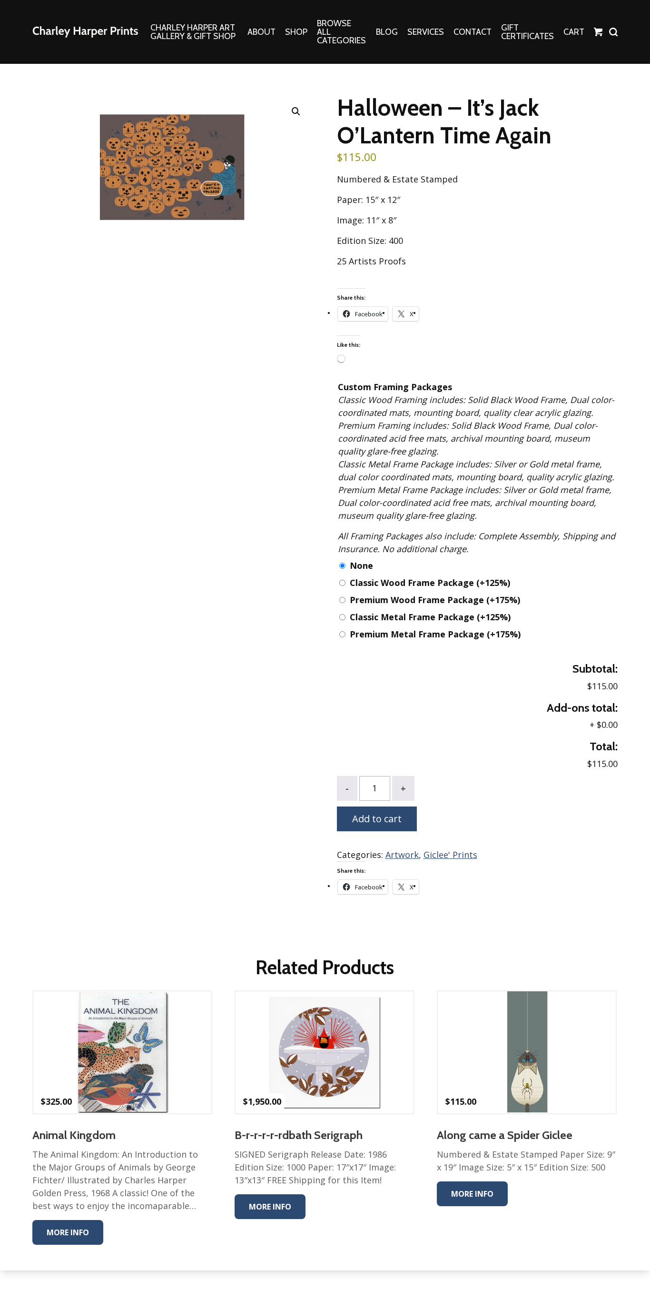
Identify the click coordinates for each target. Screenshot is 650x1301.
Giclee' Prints (450, 854)
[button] (296, 111)
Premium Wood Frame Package (435, 599)
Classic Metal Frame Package (430, 617)
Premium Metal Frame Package (435, 634)
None (361, 565)
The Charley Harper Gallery (85, 32)
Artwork (402, 854)
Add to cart (377, 818)
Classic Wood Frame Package (430, 582)
